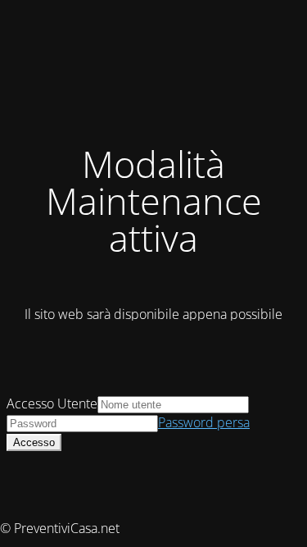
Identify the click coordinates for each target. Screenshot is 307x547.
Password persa (204, 422)
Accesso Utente (52, 403)
